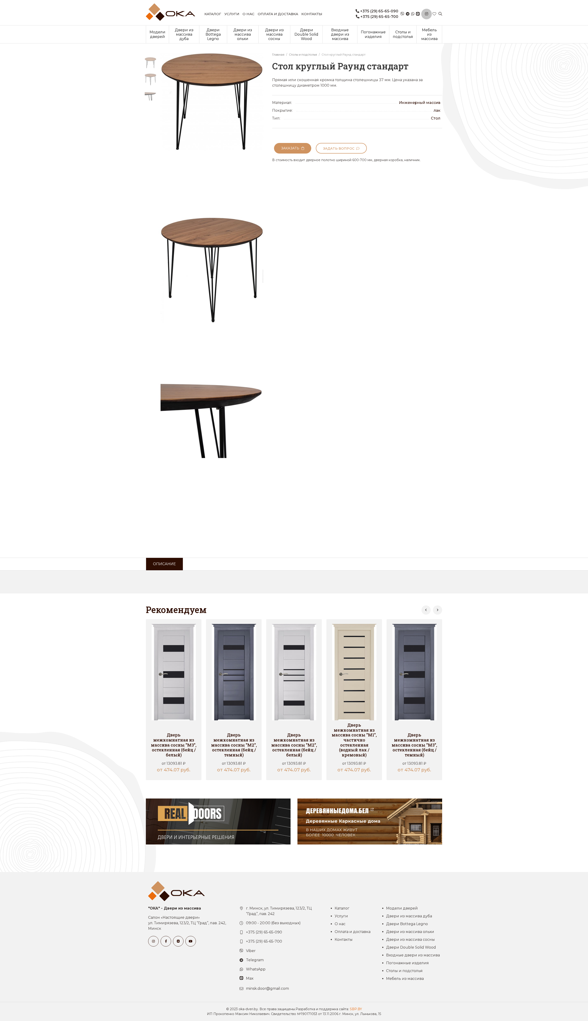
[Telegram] (408, 14)
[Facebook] (166, 941)
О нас (248, 14)
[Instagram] (426, 14)
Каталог (212, 14)
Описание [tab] (164, 564)
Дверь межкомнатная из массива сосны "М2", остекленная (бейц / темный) (234, 744)
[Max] (418, 14)
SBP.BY (356, 1009)
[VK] (178, 941)
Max (250, 978)
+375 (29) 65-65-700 (378, 16)
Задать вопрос (339, 148)
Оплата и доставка (278, 14)
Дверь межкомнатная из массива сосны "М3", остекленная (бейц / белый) (173, 744)
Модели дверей (157, 34)
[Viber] (402, 14)
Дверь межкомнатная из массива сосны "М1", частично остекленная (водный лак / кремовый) (354, 740)
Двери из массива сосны (274, 34)
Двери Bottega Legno (213, 34)
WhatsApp (256, 969)
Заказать (291, 148)
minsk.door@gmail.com (267, 988)
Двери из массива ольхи (242, 34)
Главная (278, 54)
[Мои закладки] (434, 14)
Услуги (231, 14)
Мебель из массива (429, 34)
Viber (251, 951)
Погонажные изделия (373, 34)
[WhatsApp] (412, 14)
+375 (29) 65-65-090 (378, 11)
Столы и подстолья (403, 34)
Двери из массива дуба (184, 34)
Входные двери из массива (340, 34)
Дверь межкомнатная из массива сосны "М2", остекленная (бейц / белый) (294, 744)
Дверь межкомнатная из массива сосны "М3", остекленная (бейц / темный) (414, 744)
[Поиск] (440, 14)
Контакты (311, 14)
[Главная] (170, 12)
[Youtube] (190, 941)
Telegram (255, 960)
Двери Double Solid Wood (306, 34)
